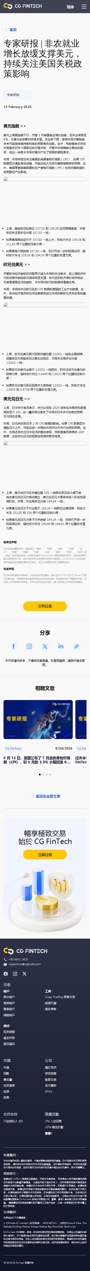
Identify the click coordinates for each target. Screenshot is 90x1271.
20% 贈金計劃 (54, 1127)
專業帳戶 (9, 1009)
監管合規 (50, 1079)
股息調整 (9, 1032)
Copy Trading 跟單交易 (60, 997)
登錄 (70, 6)
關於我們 (50, 1067)
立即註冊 (45, 606)
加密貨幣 (9, 1085)
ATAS (48, 1091)
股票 (6, 1097)
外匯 (6, 1067)
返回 (13, 30)
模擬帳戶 (9, 1015)
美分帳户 (9, 997)
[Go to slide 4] (50, 774)
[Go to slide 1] (40, 774)
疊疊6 (48, 1133)
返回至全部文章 (48, 796)
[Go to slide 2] (43, 774)
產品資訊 (9, 1044)
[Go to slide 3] (47, 774)
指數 (6, 1073)
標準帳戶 (9, 1003)
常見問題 (50, 1073)
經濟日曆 (50, 1003)
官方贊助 (50, 1085)
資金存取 (9, 1038)
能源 (6, 1091)
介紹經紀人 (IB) (13, 1121)
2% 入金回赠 (53, 1121)
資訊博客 (50, 1009)
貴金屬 (7, 1079)
